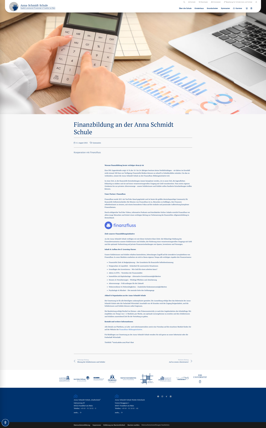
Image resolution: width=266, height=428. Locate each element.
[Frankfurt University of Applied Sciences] (164, 379)
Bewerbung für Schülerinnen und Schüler (238, 2)
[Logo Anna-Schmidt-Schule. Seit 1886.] (13, 6)
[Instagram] (162, 396)
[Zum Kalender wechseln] (252, 8)
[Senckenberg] (128, 378)
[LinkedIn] (171, 396)
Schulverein (217, 2)
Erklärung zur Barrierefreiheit (114, 425)
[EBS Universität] (200, 379)
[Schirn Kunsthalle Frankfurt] (99, 379)
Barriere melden (134, 425)
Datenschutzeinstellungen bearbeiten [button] (155, 425)
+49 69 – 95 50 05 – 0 (88, 408)
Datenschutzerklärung (82, 425)
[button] (184, 2)
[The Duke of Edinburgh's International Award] (182, 378)
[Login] (256, 2)
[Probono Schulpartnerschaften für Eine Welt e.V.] (112, 379)
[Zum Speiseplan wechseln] (247, 8)
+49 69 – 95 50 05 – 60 (129, 408)
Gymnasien (97, 143)
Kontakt (193, 2)
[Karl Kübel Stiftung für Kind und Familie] (81, 378)
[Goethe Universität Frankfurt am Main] (64, 379)
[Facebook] (158, 396)
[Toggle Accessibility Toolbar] (5, 422)
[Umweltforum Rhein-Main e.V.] (147, 378)
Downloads (204, 2)
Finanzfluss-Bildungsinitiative (130, 329)
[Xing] (166, 396)
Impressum (97, 425)
